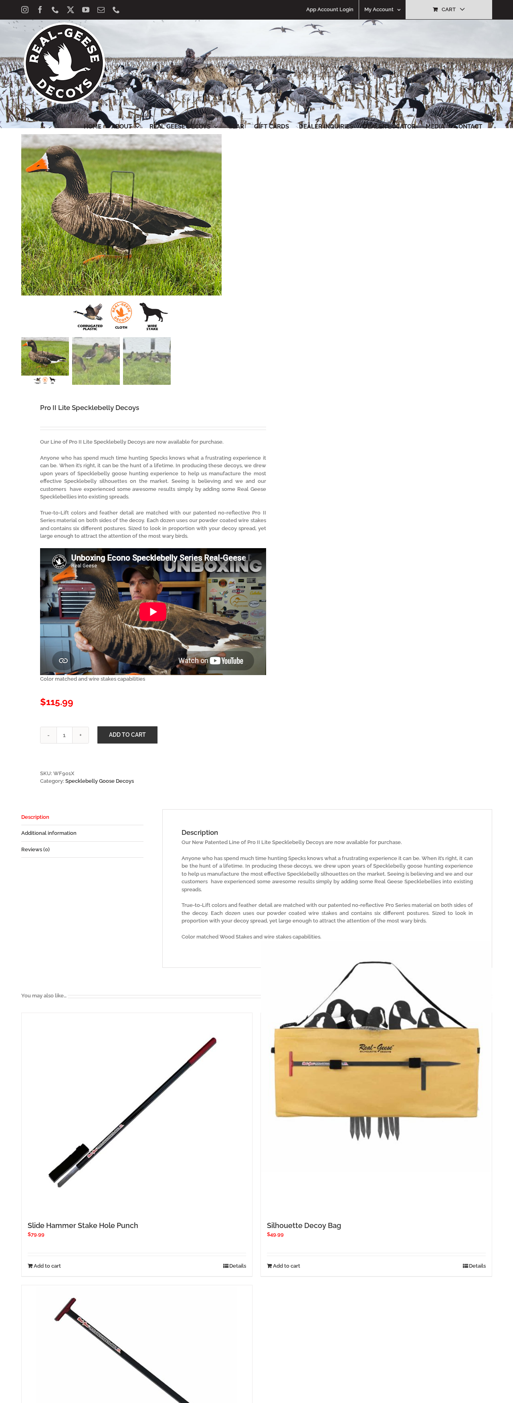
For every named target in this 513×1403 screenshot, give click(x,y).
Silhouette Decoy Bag (304, 1225)
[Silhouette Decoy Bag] (376, 1056)
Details (237, 1266)
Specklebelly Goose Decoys (99, 781)
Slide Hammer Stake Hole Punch (83, 1225)
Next (241, 234)
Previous (27, 234)
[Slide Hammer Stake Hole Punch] (137, 1113)
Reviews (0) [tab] (35, 849)
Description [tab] (35, 817)
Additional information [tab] (49, 833)
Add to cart (127, 735)
